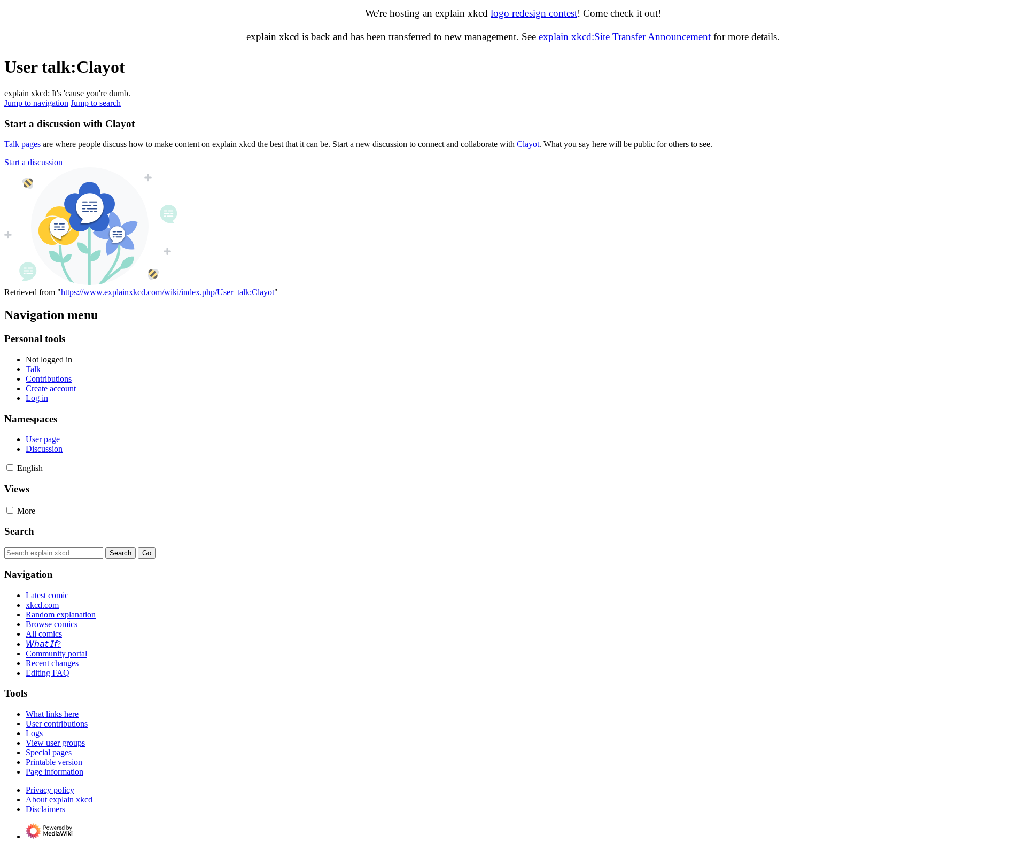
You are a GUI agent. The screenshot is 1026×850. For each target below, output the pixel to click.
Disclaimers (45, 809)
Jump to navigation (36, 102)
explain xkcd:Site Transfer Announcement (625, 36)
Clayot (528, 144)
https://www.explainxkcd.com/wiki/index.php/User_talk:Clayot (167, 292)
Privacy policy (50, 789)
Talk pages (22, 144)
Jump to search (96, 102)
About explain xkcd (59, 799)
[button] (33, 162)
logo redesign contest (534, 13)
